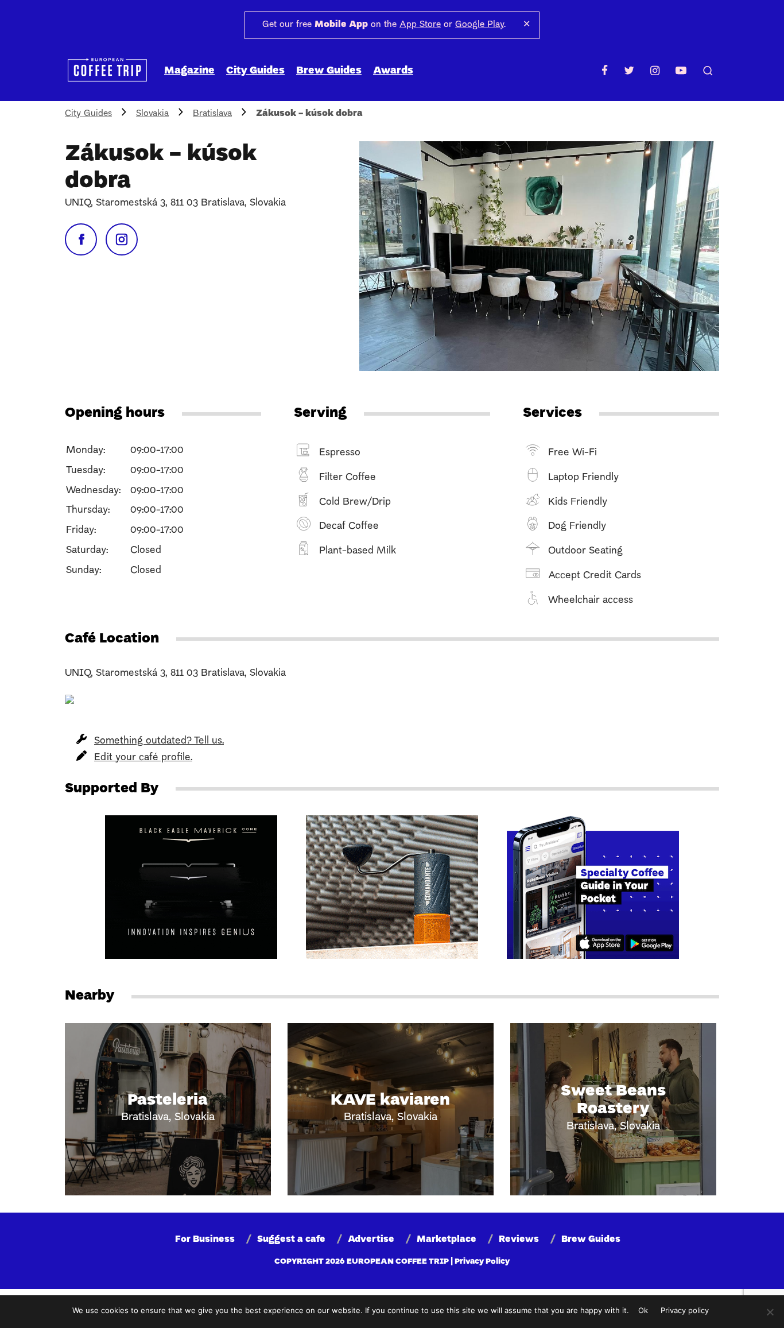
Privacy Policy (482, 1261)
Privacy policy (685, 1310)
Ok (643, 1310)
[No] (769, 1312)
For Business (205, 1239)
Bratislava (212, 113)
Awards (393, 71)
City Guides (255, 71)
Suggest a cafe (291, 1239)
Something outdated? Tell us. (159, 741)
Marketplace (446, 1239)
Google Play (479, 24)
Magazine (189, 71)
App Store (420, 24)
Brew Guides (329, 71)
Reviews (519, 1239)
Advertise (371, 1239)
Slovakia (152, 113)
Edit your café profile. (143, 757)
